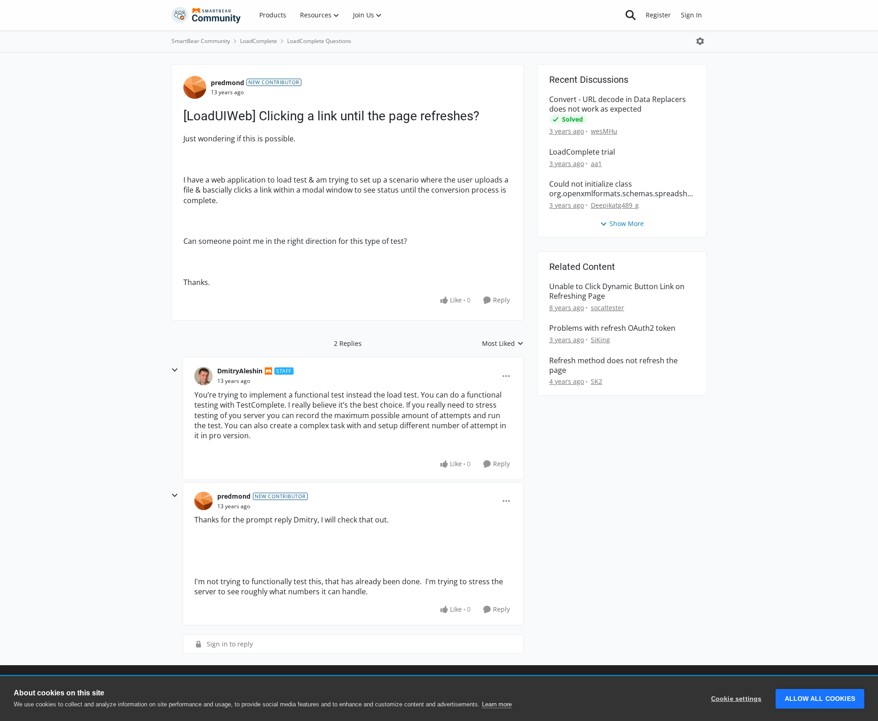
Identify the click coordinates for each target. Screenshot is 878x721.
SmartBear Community (200, 41)
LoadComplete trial (582, 152)
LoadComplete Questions (319, 41)
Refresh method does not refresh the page (613, 365)
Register (658, 15)
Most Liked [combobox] (503, 343)
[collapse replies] (174, 370)
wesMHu (604, 131)
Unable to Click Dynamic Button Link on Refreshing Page (617, 291)
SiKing (600, 339)
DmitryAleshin (239, 370)
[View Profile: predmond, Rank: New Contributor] (194, 87)
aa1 (596, 163)
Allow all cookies (820, 698)
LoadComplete (258, 41)
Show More (627, 223)
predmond (227, 82)
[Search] (630, 15)
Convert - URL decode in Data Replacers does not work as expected (617, 104)
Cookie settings (736, 698)
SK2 (596, 381)
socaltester (607, 307)
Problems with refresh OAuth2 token (612, 328)
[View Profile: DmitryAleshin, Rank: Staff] (203, 376)
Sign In (691, 15)
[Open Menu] (700, 41)
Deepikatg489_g (615, 205)
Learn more (497, 704)
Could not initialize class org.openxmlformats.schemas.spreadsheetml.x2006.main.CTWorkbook (620, 189)
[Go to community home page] (206, 15)
